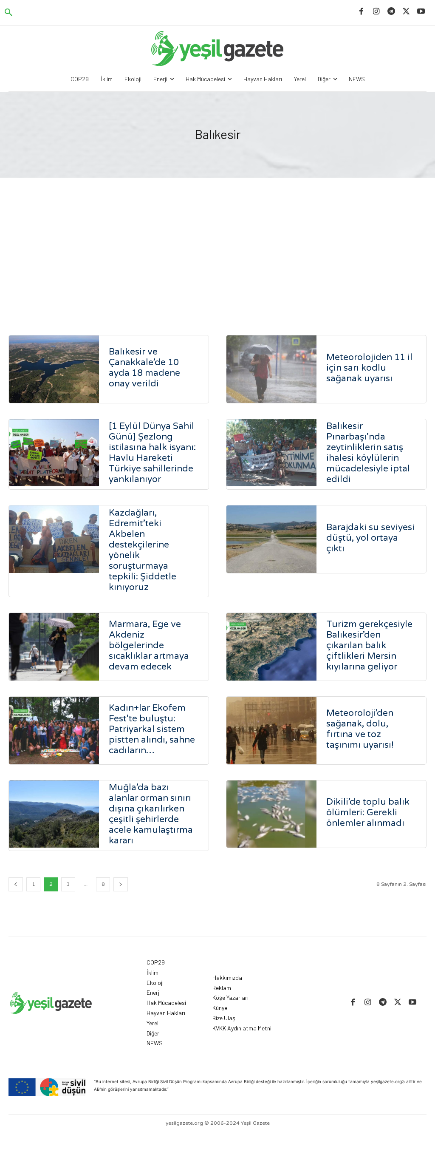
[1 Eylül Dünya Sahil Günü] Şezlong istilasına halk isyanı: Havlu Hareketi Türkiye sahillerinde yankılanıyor (152, 453)
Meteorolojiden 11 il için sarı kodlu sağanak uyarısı (369, 368)
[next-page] (120, 884)
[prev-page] (15, 884)
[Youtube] (421, 11)
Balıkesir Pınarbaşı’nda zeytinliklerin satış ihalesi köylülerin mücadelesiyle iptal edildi (368, 453)
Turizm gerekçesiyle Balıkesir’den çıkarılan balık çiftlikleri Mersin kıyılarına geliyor (369, 645)
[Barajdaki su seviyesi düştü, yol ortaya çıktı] (271, 539)
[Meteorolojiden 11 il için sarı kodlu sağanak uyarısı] (271, 369)
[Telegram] (391, 11)
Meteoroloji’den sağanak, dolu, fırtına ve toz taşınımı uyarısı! (360, 729)
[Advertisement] (217, 241)
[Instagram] (376, 11)
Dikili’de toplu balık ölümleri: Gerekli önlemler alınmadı (368, 812)
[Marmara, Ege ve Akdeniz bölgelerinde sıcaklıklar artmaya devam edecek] (54, 647)
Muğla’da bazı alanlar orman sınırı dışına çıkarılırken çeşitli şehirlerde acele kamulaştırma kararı (151, 814)
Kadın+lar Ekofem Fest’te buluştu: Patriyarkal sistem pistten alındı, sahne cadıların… (152, 729)
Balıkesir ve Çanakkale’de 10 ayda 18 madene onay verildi (144, 367)
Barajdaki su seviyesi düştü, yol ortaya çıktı (370, 538)
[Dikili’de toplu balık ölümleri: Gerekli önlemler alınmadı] (271, 814)
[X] (406, 11)
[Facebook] (361, 11)
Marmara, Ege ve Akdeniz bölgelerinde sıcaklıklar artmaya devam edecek (149, 645)
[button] (8, 12)
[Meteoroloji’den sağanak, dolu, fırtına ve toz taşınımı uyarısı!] (271, 730)
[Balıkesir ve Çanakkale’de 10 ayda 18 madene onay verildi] (54, 369)
